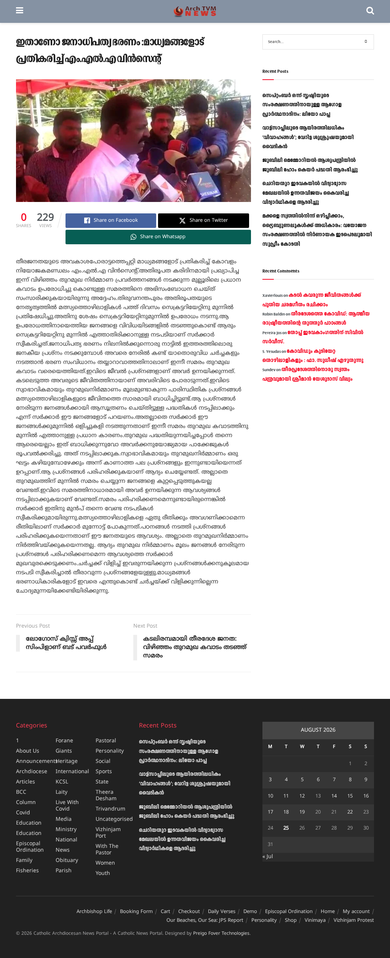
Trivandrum (110, 809)
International (72, 772)
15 (350, 796)
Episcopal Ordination (30, 847)
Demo (250, 912)
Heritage (67, 761)
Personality (110, 751)
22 (350, 812)
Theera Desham (106, 795)
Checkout (189, 912)
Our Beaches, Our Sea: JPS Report (204, 921)
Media (64, 819)
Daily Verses (221, 912)
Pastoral (106, 741)
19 (302, 812)
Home (328, 912)
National (66, 840)
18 (286, 812)
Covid (23, 813)
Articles (25, 782)
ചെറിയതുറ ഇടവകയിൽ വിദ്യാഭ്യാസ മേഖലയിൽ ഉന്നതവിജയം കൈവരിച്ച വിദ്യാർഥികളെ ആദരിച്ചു (305, 193)
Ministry (66, 830)
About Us (27, 751)
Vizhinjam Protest (354, 921)
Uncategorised (114, 819)
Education (29, 823)
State (102, 782)
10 (270, 796)
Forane (64, 741)
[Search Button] (370, 11)
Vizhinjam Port (108, 833)
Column (26, 802)
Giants (64, 751)
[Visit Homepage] (195, 12)
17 (270, 812)
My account (356, 912)
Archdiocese (31, 772)
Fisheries (27, 871)
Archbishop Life (94, 912)
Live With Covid (67, 805)
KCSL (62, 782)
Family (24, 860)
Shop (291, 921)
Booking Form (136, 912)
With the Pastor (107, 849)
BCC (21, 792)
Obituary (67, 860)
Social (103, 761)
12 (302, 796)
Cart (165, 912)
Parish (64, 871)
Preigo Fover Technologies (221, 934)
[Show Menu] (19, 11)
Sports (104, 772)
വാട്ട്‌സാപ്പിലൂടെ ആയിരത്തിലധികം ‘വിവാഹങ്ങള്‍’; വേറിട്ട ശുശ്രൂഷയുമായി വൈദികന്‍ (308, 137)
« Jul (267, 857)
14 (334, 796)
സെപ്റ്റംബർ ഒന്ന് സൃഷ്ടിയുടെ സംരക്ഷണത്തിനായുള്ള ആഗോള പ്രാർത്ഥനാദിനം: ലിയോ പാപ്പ (302, 105)
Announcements (37, 761)
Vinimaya (315, 921)
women (105, 863)
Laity (61, 792)
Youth (103, 873)
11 (286, 796)
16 (366, 796)
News (63, 850)
